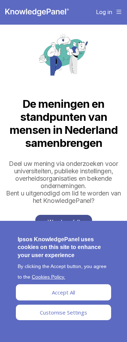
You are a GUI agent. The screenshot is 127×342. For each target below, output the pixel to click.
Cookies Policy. (48, 277)
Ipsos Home (37, 12)
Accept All (63, 292)
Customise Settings (63, 312)
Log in (104, 11)
